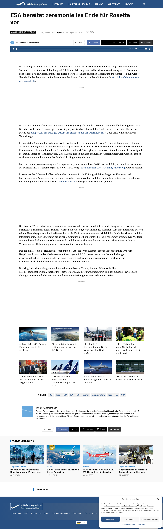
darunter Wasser (66, 181)
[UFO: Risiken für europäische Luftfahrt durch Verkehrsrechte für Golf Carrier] (130, 334)
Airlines (50, 467)
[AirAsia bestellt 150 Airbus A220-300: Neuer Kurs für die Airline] (99, 454)
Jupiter (86, 395)
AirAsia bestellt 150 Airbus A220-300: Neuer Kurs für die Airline (99, 471)
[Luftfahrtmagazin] (34, 3)
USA (123, 395)
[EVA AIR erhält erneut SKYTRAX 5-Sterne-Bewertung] (63, 454)
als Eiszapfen (73, 132)
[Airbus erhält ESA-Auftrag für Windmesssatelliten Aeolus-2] (33, 334)
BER (51, 395)
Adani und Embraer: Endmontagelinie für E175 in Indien (97, 379)
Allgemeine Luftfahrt (23, 32)
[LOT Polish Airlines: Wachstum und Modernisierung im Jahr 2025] (65, 367)
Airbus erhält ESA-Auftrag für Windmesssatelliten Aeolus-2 (32, 347)
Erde (58, 395)
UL (117, 395)
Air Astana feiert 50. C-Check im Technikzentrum (129, 378)
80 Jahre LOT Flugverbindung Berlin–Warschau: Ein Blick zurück (96, 349)
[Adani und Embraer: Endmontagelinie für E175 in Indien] (98, 367)
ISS (77, 395)
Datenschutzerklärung (128, 524)
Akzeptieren (110, 519)
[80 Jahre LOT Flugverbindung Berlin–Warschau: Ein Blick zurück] (98, 334)
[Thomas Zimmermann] (12, 42)
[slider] (72, 49)
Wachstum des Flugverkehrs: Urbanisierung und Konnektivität (25, 471)
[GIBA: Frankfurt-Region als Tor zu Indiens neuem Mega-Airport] (33, 367)
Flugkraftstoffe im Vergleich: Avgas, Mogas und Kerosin (133, 471)
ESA (65, 395)
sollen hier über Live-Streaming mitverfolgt (103, 167)
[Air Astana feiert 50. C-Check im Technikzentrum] (130, 367)
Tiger (110, 395)
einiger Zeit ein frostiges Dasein (48, 132)
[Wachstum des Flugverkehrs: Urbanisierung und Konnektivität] (27, 454)
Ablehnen (130, 519)
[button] (158, 499)
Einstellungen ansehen (149, 519)
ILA (71, 395)
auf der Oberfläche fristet (94, 132)
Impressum (141, 524)
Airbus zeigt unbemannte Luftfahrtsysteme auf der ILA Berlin (64, 347)
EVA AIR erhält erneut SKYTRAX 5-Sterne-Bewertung (63, 471)
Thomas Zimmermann (28, 42)
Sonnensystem (98, 395)
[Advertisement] (81, 105)
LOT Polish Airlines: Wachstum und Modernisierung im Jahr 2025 (63, 381)
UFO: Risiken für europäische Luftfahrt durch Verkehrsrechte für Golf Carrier (128, 349)
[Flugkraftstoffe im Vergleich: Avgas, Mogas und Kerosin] (136, 454)
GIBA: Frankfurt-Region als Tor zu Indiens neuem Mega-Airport (31, 379)
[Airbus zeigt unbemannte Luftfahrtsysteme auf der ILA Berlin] (65, 334)
